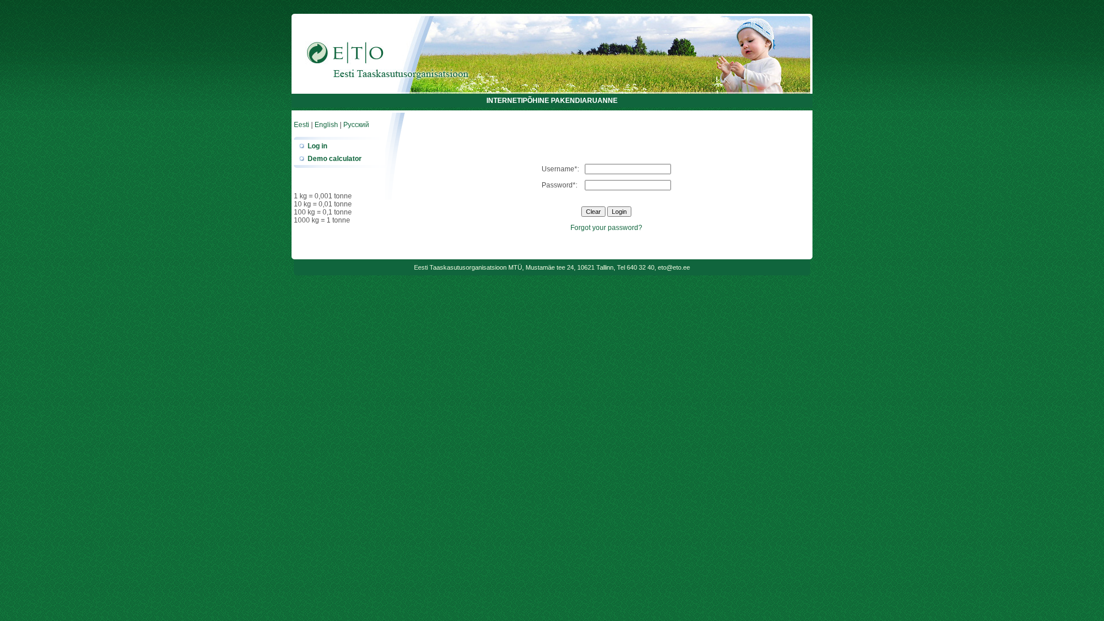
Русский (356, 125)
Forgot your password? (606, 228)
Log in (317, 146)
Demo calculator (335, 159)
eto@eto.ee (674, 267)
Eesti (301, 125)
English (326, 125)
